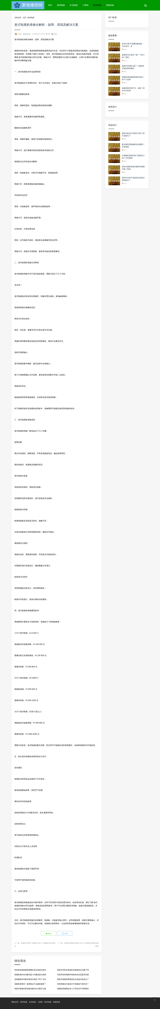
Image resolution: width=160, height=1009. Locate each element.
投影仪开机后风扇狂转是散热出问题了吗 (73, 970)
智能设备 (110, 5)
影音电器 (97, 5)
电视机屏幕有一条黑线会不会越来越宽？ (30, 984)
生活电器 (74, 5)
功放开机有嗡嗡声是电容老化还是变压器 (73, 975)
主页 (24, 17)
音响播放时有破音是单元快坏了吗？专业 (30, 979)
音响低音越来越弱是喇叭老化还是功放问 (30, 970)
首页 (50, 5)
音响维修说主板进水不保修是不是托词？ (73, 984)
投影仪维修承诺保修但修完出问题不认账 (30, 989)
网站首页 (15, 1002)
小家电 (85, 5)
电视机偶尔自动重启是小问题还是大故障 (30, 975)
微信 (49, 934)
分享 (66, 934)
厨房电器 (61, 5)
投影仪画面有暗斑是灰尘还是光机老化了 (73, 979)
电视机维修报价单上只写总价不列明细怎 (73, 989)
